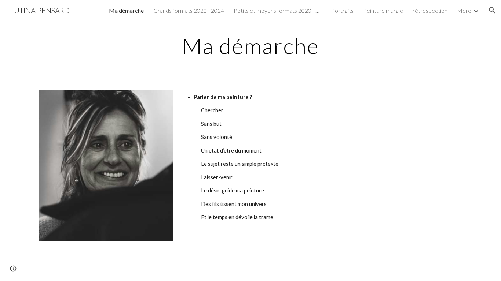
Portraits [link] (342, 10)
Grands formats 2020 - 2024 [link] (188, 10)
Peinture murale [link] (383, 10)
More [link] (464, 10)
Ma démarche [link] (126, 10)
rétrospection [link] (430, 10)
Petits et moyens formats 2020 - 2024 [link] (278, 10)
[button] (492, 10)
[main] (250, 46)
